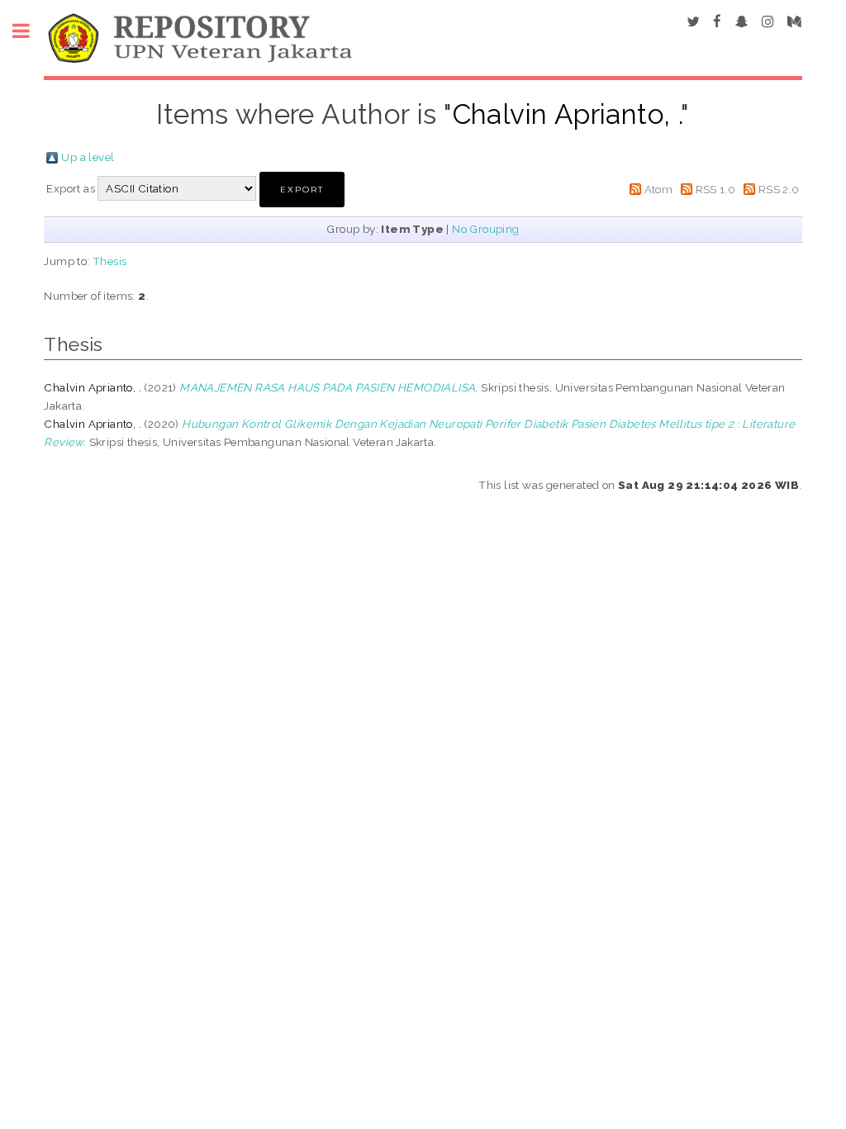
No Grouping (485, 228)
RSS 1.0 (716, 189)
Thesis (109, 261)
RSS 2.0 (779, 189)
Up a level (87, 157)
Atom (658, 189)
